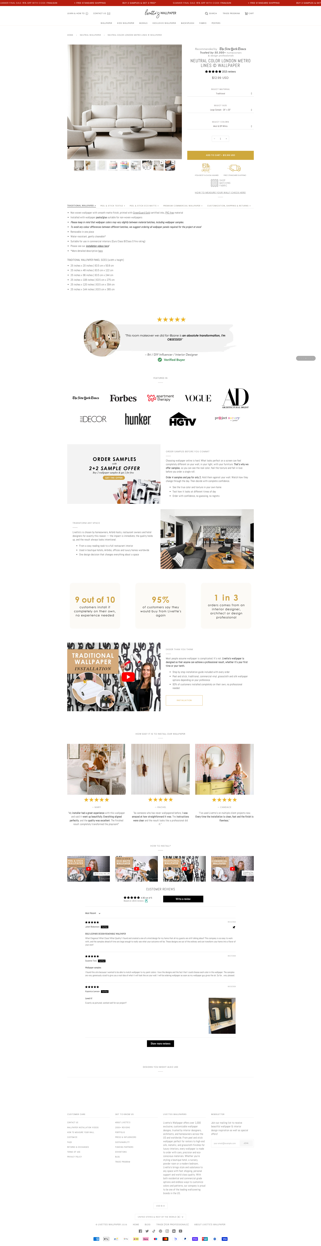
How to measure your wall (80, 1132)
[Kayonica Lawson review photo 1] (222, 1016)
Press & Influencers (125, 1137)
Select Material (220, 89)
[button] (213, 71)
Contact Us (72, 1122)
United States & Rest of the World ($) (159, 1217)
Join (246, 1143)
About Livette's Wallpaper (210, 1224)
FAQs (69, 1142)
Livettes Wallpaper (109, 1224)
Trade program (122, 1161)
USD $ (159, 1205)
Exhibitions (121, 1152)
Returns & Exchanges (78, 1147)
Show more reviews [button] (160, 1043)
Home (70, 35)
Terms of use (73, 1152)
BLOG (148, 1224)
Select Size (220, 105)
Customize (72, 1137)
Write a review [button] (183, 899)
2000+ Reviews (122, 1127)
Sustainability (122, 1142)
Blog (117, 1156)
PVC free (169, 212)
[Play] (124, 121)
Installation (184, 700)
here (100, 251)
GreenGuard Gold (141, 212)
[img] (92, 922)
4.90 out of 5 (146, 897)
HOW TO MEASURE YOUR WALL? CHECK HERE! (220, 192)
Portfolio (120, 1132)
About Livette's (122, 1122)
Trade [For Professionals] (172, 1224)
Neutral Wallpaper (90, 35)
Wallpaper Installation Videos (83, 1127)
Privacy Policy (74, 1156)
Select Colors (220, 122)
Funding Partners (124, 1147)
